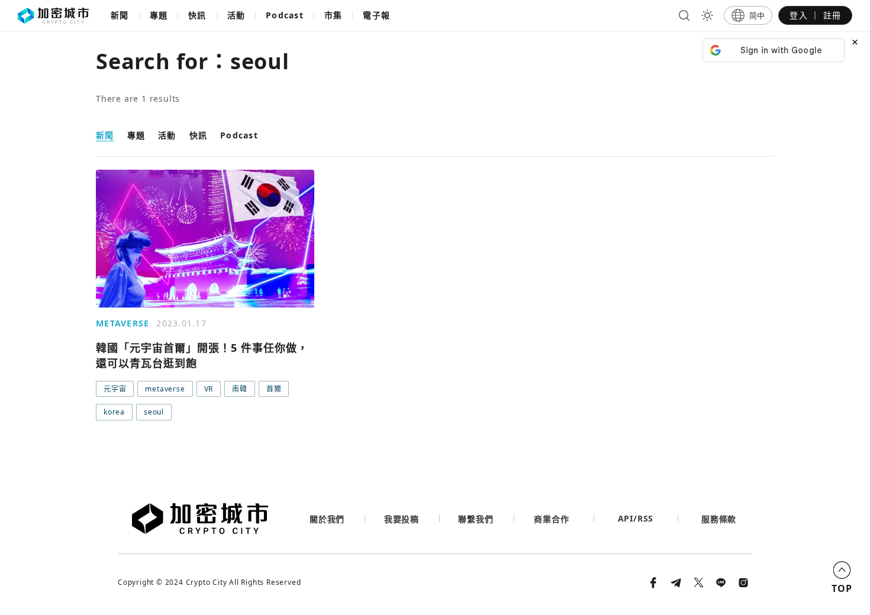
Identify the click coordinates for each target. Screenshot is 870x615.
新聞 (120, 15)
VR (209, 389)
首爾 (274, 389)
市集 (333, 15)
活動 (236, 15)
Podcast (285, 15)
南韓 (239, 389)
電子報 (376, 15)
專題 (159, 15)
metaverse (165, 389)
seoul (154, 412)
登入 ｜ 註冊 (815, 15)
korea (114, 412)
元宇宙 (115, 389)
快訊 (197, 15)
